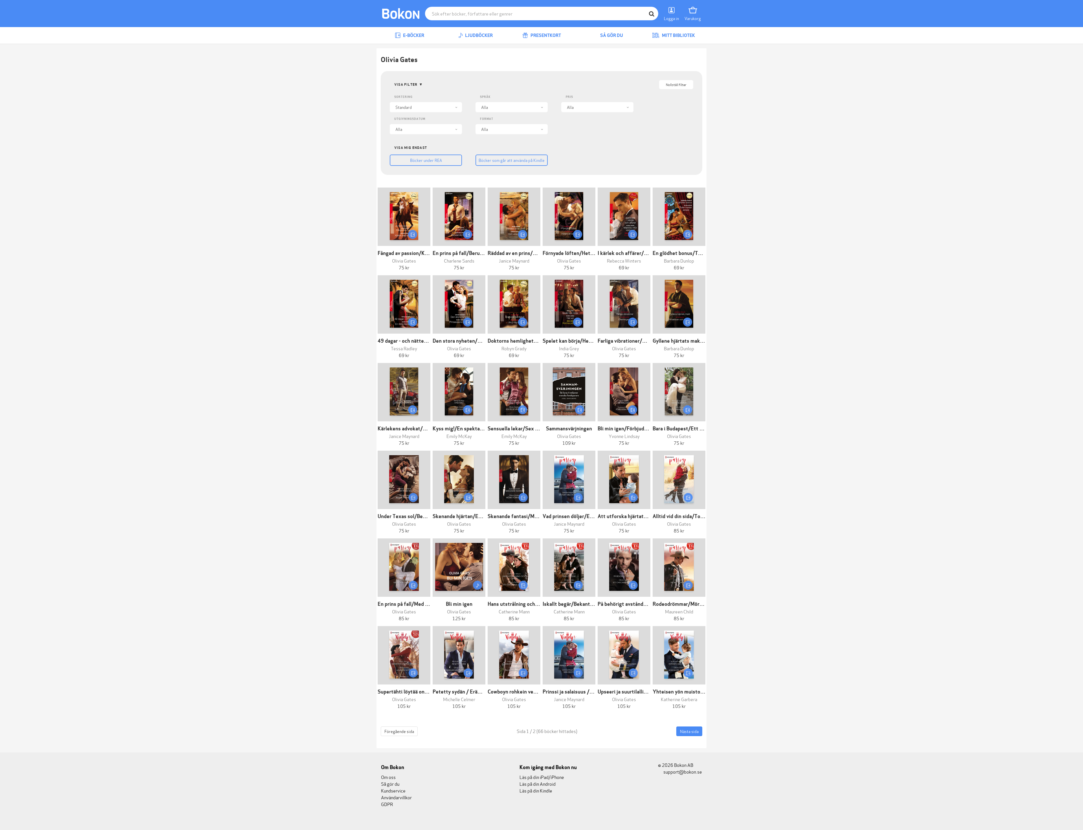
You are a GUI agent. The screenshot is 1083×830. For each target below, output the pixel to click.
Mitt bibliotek (678, 35)
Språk (485, 97)
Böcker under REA (426, 160)
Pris (569, 97)
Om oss (388, 777)
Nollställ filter (676, 84)
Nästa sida (689, 731)
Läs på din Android (538, 783)
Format (486, 119)
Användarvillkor (396, 797)
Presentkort (545, 35)
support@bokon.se (682, 771)
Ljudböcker (478, 35)
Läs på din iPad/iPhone (542, 777)
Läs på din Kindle (536, 790)
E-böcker (413, 35)
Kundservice (393, 790)
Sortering (403, 97)
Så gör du (611, 35)
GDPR (387, 804)
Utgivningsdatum (409, 119)
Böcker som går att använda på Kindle (512, 160)
